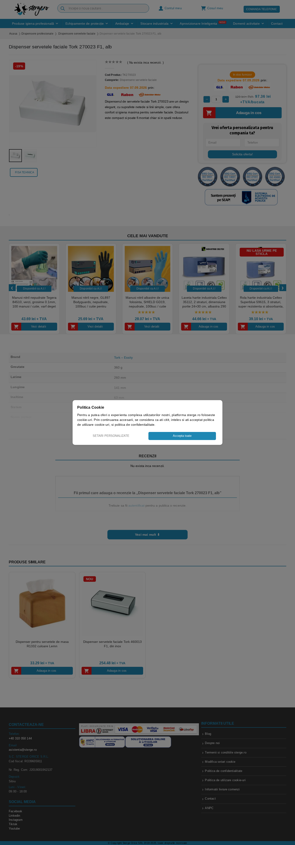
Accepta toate (182, 435)
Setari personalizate (111, 435)
